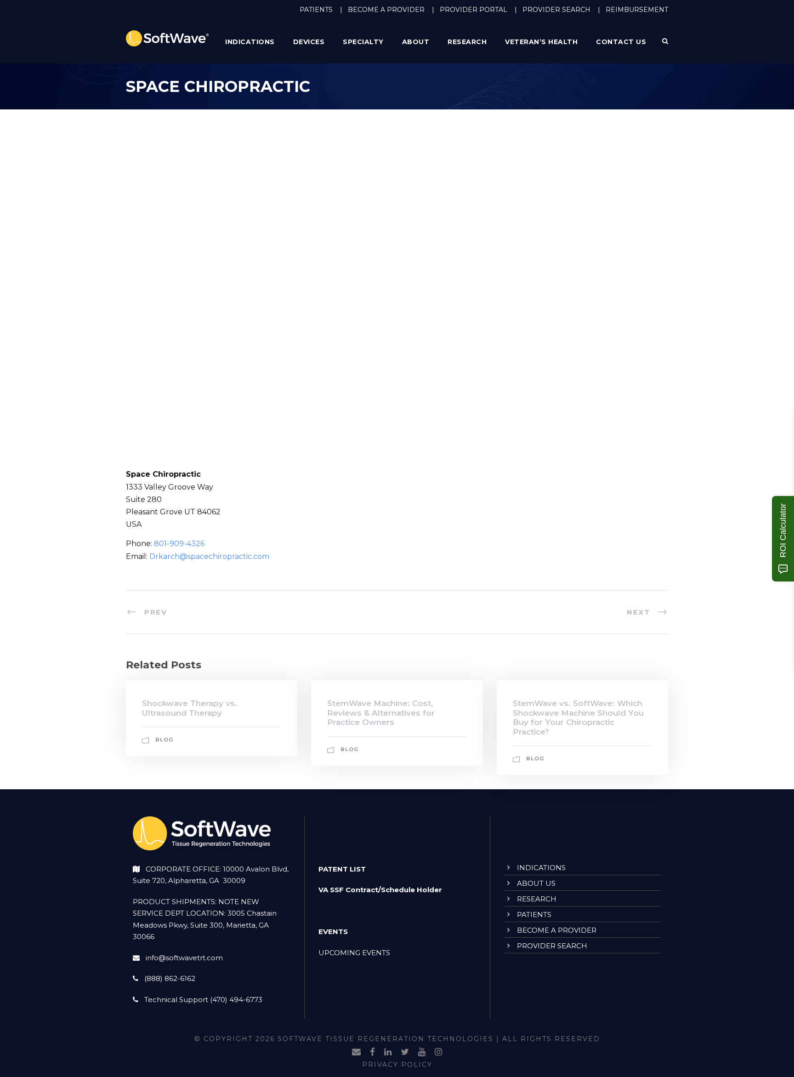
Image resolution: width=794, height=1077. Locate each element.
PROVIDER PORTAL (473, 10)
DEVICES (309, 42)
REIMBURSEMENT (637, 10)
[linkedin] (387, 1052)
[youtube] (421, 1052)
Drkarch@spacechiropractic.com (209, 556)
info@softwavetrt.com (184, 957)
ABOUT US (536, 883)
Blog (164, 739)
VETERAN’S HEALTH (541, 42)
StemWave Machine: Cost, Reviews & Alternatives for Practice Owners (381, 713)
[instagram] (438, 1052)
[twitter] (405, 1052)
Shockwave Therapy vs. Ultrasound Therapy (189, 708)
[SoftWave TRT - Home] (167, 38)
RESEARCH (467, 42)
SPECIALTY (363, 42)
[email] (356, 1052)
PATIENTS (316, 10)
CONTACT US (621, 42)
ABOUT (416, 42)
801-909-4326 (179, 543)
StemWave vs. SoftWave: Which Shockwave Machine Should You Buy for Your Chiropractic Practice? (578, 717)
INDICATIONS (541, 867)
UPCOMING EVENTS (354, 952)
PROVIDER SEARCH (556, 10)
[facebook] (372, 1052)
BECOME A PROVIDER (386, 10)
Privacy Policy (397, 1064)
